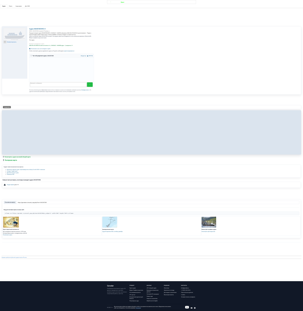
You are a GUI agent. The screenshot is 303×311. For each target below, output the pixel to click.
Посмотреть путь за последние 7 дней (40, 33)
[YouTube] (192, 253)
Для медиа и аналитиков (170, 238)
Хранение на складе (169, 236)
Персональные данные (187, 238)
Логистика (166, 233)
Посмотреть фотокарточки (208, 200)
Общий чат (83, 40)
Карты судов (164, 2)
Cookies (183, 240)
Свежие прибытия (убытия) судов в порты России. (14, 218)
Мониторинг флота (169, 240)
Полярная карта (11, 137)
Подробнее (138, 308)
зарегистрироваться (69, 35)
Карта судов (132, 233)
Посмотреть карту (7, 203)
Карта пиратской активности (11, 198)
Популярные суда (134, 246)
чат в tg (91, 40)
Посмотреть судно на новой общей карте (17, 133)
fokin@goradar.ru (85, 74)
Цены (156, 2)
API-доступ (132, 240)
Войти (181, 2)
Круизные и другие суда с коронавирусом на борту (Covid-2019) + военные (26, 146)
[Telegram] (195, 253)
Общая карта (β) (143, 2)
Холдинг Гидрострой (12, 147)
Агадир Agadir (10, 161)
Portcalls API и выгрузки (153, 239)
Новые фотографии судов (209, 198)
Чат (152, 2)
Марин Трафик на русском (136, 236)
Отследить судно (131, 2)
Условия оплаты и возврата (188, 242)
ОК (187, 307)
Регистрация (174, 2)
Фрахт (122, 2)
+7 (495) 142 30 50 (185, 236)
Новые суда (150, 242)
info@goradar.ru (185, 233)
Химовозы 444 (10, 151)
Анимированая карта (108, 198)
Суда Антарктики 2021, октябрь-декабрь (112, 200)
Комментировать (11, 26)
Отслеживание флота (135, 238)
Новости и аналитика (152, 244)
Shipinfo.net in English (152, 246)
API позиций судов (151, 233)
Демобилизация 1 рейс (13, 149)
